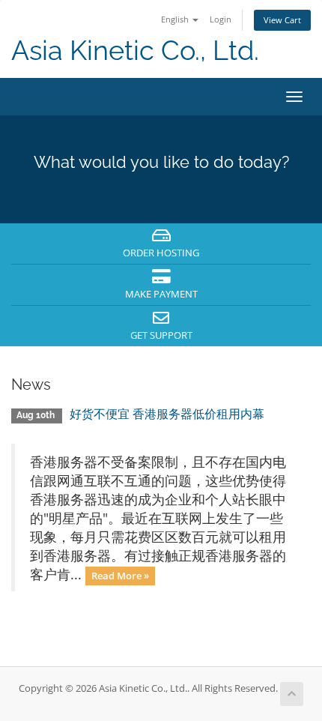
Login (220, 19)
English (176, 19)
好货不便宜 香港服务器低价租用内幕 (167, 414)
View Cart (282, 19)
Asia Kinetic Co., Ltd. (135, 50)
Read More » (120, 575)
